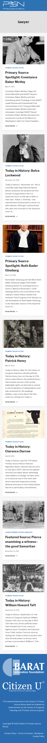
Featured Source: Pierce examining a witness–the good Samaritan (23, 541)
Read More (11, 126)
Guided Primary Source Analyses (18, 532)
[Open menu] (42, 5)
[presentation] (23, 50)
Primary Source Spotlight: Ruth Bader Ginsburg (21, 265)
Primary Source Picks (14, 68)
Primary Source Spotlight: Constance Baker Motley (21, 77)
